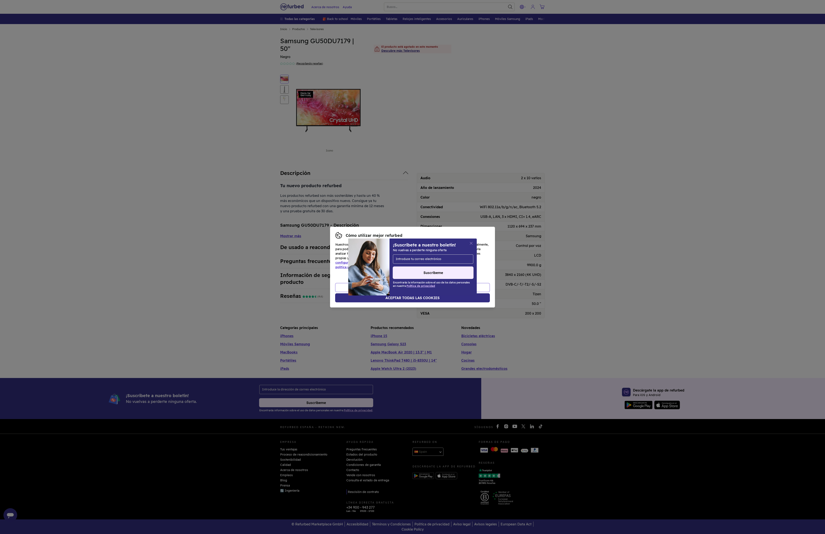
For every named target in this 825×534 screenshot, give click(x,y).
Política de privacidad (446, 263)
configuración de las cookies (356, 263)
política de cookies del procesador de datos (367, 267)
